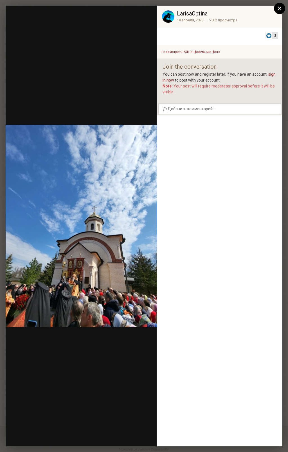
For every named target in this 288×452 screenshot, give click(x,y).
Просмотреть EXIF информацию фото (190, 52)
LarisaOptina (192, 13)
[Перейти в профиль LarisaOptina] (168, 16)
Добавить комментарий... (191, 109)
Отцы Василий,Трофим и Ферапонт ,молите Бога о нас (76, 20)
